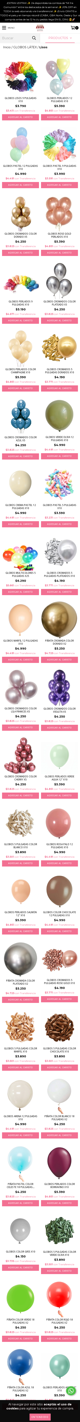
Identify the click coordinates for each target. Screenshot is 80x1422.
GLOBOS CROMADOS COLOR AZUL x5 (21, 439)
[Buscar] (34, 38)
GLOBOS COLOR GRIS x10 (20, 1251)
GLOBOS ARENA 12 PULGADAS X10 (20, 1118)
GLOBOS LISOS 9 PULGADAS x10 (21, 100)
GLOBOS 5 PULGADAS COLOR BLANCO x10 (20, 846)
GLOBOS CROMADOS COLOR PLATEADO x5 (59, 303)
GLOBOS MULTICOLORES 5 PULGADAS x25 (21, 574)
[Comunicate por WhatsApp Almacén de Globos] (71, 1390)
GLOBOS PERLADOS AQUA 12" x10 (59, 1389)
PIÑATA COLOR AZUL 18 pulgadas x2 (20, 1389)
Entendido (40, 1417)
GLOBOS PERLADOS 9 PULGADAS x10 (21, 303)
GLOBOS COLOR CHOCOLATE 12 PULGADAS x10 (59, 914)
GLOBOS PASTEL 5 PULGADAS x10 (59, 507)
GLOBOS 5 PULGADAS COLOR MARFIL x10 (20, 1050)
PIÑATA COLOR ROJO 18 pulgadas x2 (59, 1321)
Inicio (7, 47)
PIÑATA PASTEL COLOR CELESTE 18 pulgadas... (20, 1186)
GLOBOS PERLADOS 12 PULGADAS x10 (59, 100)
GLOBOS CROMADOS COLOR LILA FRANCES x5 (21, 710)
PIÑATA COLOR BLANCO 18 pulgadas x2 (59, 1118)
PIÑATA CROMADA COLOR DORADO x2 (59, 642)
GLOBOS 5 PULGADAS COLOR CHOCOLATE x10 (59, 1050)
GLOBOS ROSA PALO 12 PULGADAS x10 (59, 846)
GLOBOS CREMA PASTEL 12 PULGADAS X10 (20, 507)
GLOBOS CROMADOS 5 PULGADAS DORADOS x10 (59, 371)
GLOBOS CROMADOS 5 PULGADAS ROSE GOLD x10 (59, 982)
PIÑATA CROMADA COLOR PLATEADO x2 (20, 982)
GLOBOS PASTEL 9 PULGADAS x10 (59, 168)
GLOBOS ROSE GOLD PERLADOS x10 (59, 235)
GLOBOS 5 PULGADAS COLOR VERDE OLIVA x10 (59, 1253)
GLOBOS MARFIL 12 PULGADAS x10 (20, 642)
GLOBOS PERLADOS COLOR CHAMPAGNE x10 (20, 371)
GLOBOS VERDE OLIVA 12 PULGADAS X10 (60, 439)
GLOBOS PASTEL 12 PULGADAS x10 (20, 168)
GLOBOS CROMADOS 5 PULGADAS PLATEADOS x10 (59, 574)
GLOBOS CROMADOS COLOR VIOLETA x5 (59, 710)
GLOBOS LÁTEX (25, 47)
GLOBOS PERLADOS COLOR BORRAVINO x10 (59, 1186)
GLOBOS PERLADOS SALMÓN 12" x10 (21, 914)
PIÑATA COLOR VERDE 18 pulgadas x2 (20, 1321)
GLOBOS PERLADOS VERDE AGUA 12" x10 (59, 778)
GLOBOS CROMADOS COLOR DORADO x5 (21, 235)
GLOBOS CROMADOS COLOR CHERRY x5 (21, 778)
